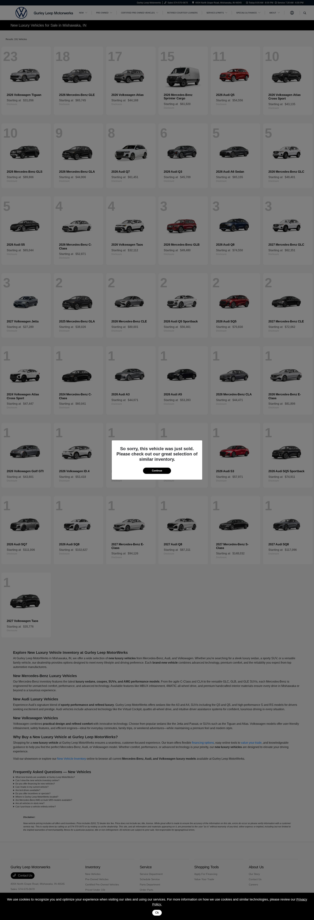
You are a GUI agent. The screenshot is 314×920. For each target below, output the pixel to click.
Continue (157, 470)
